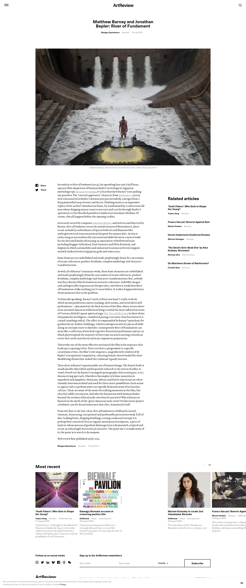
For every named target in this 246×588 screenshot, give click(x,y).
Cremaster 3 (125, 195)
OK (241, 582)
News (94, 518)
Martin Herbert (175, 226)
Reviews (125, 32)
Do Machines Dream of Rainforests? (188, 263)
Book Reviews (188, 254)
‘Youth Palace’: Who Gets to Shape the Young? (187, 207)
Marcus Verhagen (176, 239)
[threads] (64, 562)
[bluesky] (53, 562)
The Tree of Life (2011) (115, 313)
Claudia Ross (174, 267)
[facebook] (58, 562)
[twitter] (42, 562)
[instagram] (37, 562)
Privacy (63, 584)
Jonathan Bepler (102, 223)
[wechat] (69, 562)
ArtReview (84, 518)
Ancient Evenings (86, 191)
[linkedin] (48, 562)
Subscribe (197, 563)
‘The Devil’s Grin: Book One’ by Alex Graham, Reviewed (188, 249)
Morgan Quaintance (110, 32)
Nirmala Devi (174, 254)
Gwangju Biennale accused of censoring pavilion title (96, 512)
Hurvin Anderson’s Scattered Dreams (189, 235)
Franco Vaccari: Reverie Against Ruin (189, 222)
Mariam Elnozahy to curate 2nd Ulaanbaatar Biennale (185, 512)
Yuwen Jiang (173, 213)
